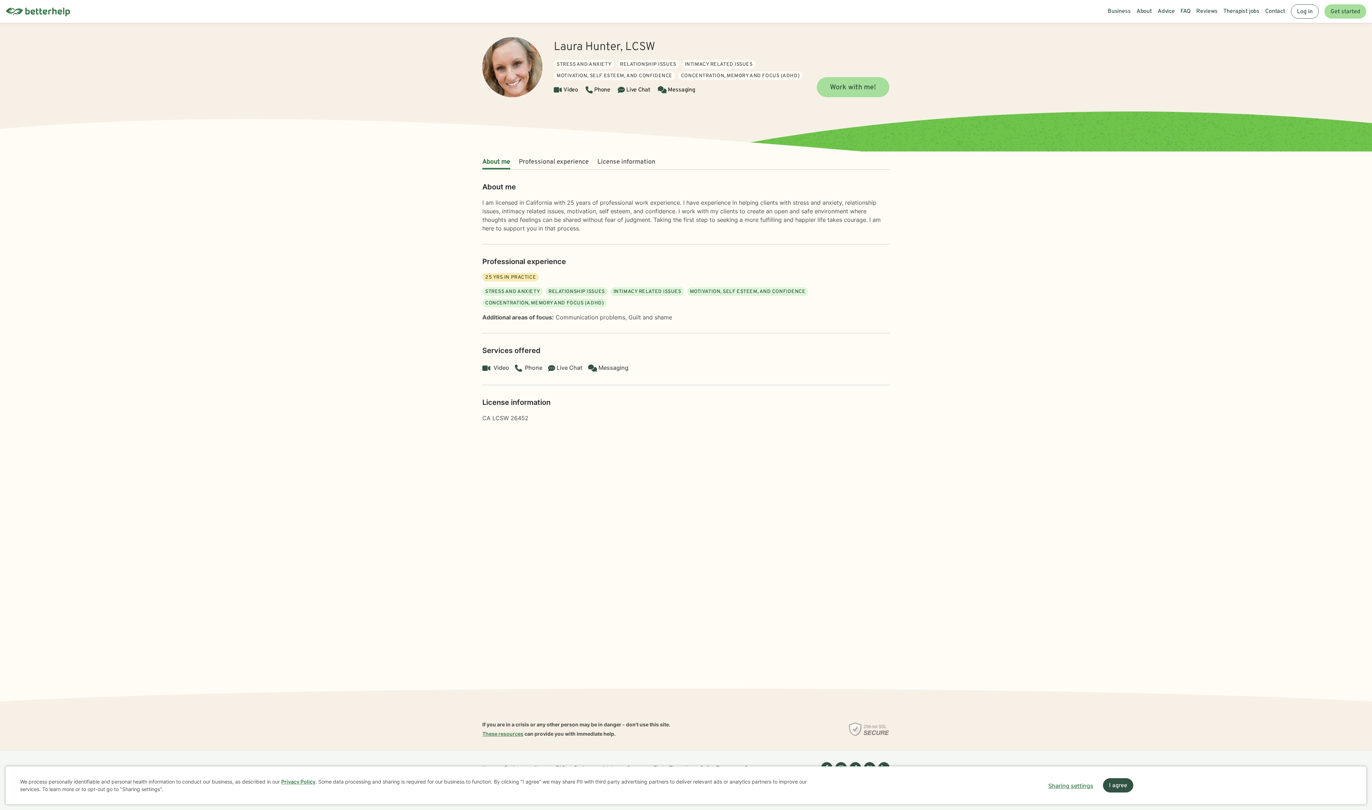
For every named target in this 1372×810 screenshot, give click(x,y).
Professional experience (554, 162)
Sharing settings (1070, 785)
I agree (1118, 785)
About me (496, 162)
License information (626, 162)
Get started (1345, 11)
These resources (502, 734)
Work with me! (853, 87)
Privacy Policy (298, 782)
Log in (1305, 11)
